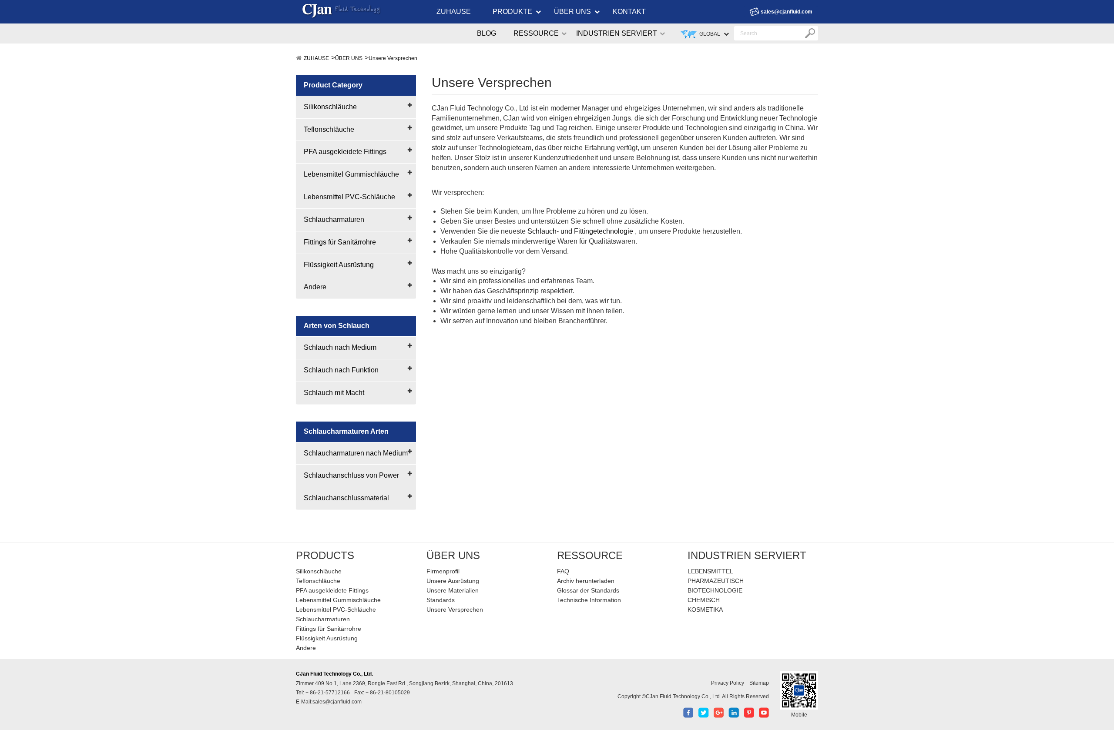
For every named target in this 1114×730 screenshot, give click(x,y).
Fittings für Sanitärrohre (340, 242)
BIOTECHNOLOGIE (715, 590)
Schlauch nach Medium (340, 347)
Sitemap (759, 683)
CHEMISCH (704, 599)
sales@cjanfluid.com (786, 12)
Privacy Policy (727, 683)
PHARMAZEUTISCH (716, 580)
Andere (315, 287)
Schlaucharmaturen (334, 219)
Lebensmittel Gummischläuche (351, 174)
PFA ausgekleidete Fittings (345, 151)
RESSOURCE (536, 33)
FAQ (563, 571)
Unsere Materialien (452, 590)
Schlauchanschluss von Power (351, 475)
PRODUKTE (512, 11)
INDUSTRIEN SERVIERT (616, 33)
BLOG (486, 33)
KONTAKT (629, 11)
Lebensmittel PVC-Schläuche (349, 197)
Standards (440, 599)
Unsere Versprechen (393, 58)
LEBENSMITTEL (710, 571)
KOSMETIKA (705, 609)
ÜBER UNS (572, 11)
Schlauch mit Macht (334, 392)
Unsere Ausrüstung (452, 580)
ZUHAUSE (453, 11)
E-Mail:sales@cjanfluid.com (329, 702)
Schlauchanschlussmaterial (346, 498)
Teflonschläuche (329, 129)
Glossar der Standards (588, 590)
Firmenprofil (443, 571)
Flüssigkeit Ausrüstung (339, 264)
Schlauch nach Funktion (341, 370)
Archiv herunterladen (585, 580)
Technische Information (589, 599)
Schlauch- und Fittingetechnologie (580, 231)
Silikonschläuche (330, 107)
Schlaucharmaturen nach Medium (356, 453)
